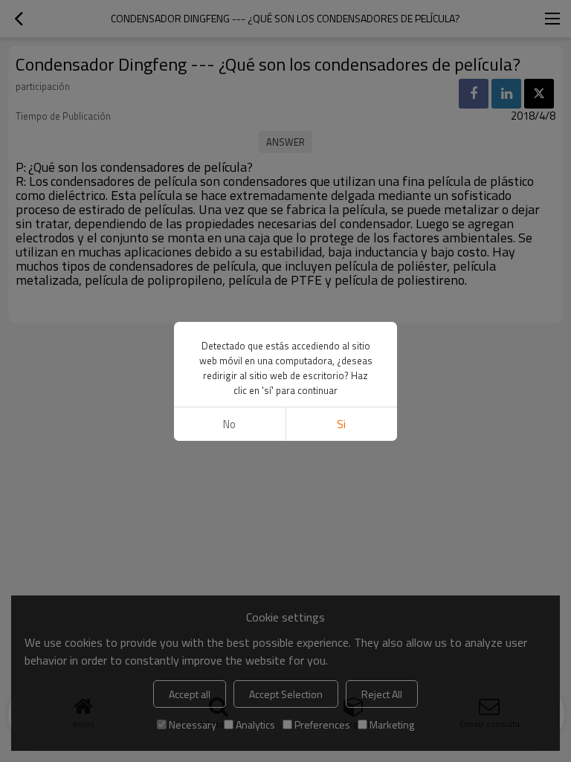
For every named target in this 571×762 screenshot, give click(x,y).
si (341, 424)
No (229, 424)
